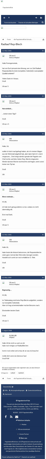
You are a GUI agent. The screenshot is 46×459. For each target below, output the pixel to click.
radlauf (13, 373)
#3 (43, 134)
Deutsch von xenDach (28, 457)
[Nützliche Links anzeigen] (43, 39)
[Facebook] (5, 416)
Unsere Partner (24, 434)
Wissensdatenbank (24, 429)
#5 (43, 235)
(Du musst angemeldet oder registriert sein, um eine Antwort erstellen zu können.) (21, 368)
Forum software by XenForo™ (11, 457)
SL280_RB (12, 335)
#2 (43, 96)
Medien (23, 424)
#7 (43, 330)
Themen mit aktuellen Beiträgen (28, 22)
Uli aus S (12, 56)
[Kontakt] (16, 416)
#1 (43, 51)
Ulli (10, 139)
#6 (43, 277)
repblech (21, 373)
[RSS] (11, 416)
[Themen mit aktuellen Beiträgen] (9, 17)
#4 (43, 184)
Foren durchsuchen (10, 22)
